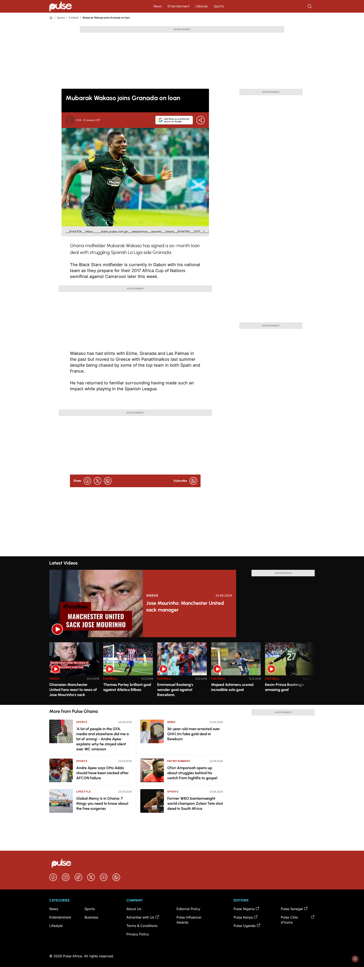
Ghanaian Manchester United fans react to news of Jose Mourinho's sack (73, 689)
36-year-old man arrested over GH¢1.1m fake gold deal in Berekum (193, 734)
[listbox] (182, 671)
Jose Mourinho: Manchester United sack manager (185, 606)
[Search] (310, 6)
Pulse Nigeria (244, 909)
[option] (74, 671)
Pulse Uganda (245, 926)
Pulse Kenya (243, 917)
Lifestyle (201, 6)
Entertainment (179, 6)
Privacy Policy (137, 934)
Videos (152, 595)
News (158, 6)
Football (73, 17)
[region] (182, 671)
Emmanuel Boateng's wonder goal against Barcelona (175, 689)
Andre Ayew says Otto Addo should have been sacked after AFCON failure (102, 773)
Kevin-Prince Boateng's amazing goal (284, 687)
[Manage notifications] (355, 958)
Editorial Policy (188, 909)
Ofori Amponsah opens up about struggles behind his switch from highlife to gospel (192, 773)
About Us (133, 909)
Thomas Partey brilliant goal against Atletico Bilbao (127, 687)
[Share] (200, 120)
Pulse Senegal (292, 909)
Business (91, 917)
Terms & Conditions (141, 926)
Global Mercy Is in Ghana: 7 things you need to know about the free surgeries (102, 803)
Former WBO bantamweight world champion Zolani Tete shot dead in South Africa (195, 803)
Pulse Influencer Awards (189, 919)
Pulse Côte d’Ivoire (289, 919)
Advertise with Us (140, 917)
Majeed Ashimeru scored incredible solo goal (232, 687)
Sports (219, 6)
